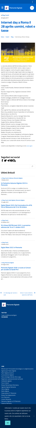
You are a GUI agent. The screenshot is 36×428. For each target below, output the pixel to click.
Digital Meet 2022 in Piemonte (11, 247)
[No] (34, 416)
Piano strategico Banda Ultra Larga (11, 377)
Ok (8, 423)
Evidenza (11, 178)
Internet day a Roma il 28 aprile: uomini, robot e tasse (18, 26)
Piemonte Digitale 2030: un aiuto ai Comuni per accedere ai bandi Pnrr (16, 268)
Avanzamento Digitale (7, 375)
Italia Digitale (12, 200)
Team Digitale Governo (7, 373)
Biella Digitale (5, 391)
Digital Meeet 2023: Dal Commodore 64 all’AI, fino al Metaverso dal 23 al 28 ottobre (16, 206)
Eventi (7, 15)
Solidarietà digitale (6, 381)
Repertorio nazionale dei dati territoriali (12, 379)
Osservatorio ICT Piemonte (8, 393)
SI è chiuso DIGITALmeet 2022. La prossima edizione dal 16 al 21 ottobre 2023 (15, 226)
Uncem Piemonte (6, 399)
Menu (2, 8)
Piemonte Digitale (18, 178)
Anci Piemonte (5, 397)
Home (2, 37)
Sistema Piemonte (6, 403)
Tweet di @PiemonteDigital (9, 315)
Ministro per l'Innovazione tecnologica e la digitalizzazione (17, 369)
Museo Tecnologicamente (8, 395)
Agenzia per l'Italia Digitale (8, 371)
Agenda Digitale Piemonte (8, 387)
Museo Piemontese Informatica (10, 385)
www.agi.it (29, 146)
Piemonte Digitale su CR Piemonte (10, 401)
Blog (3, 15)
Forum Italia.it (5, 383)
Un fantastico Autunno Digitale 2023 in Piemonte (14, 184)
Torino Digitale (5, 389)
